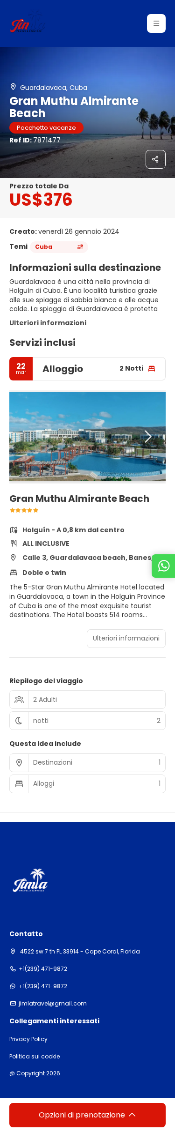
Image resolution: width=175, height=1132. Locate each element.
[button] (156, 23)
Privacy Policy (28, 1039)
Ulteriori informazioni (47, 323)
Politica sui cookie (34, 1056)
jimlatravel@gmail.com (53, 1003)
